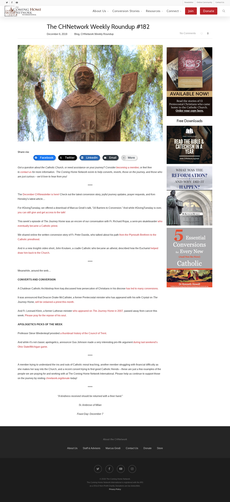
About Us (72, 448)
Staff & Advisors (91, 448)
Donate (147, 448)
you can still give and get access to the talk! (41, 212)
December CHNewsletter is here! (41, 194)
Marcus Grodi (113, 448)
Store (160, 448)
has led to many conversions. (142, 288)
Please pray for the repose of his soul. (45, 315)
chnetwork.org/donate (58, 378)
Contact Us (132, 448)
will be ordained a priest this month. (54, 302)
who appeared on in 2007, (98, 311)
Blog (76, 34)
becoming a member (127, 167)
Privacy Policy (115, 489)
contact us (26, 172)
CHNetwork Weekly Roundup (97, 34)
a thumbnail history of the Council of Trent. (83, 333)
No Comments (187, 33)
